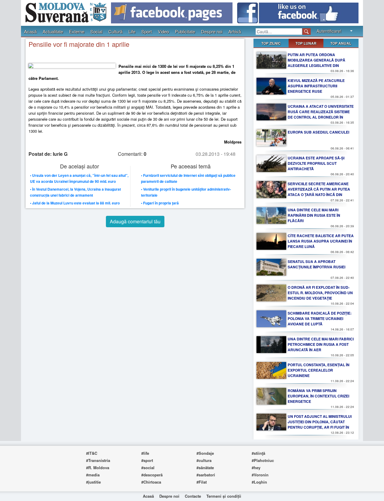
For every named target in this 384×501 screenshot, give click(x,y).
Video (163, 31)
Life (131, 31)
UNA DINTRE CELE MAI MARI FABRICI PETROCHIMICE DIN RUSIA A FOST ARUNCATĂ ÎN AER (321, 344)
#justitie (93, 482)
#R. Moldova (97, 467)
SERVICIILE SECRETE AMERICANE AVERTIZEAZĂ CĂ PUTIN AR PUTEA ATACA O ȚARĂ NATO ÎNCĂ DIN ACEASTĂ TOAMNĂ (319, 192)
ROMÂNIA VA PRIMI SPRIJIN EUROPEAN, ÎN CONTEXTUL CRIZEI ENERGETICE (318, 396)
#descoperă (152, 475)
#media (93, 475)
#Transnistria (98, 460)
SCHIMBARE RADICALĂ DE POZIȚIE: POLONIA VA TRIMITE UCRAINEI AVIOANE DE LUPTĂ (320, 318)
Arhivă (234, 31)
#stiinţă (258, 453)
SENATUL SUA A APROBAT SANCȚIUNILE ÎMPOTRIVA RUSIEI (316, 264)
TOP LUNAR (306, 43)
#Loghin (259, 482)
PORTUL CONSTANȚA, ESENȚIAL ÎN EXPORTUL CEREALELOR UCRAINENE (319, 370)
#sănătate (205, 467)
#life (145, 453)
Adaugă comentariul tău (135, 221)
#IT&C (91, 453)
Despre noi (211, 31)
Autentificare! (328, 31)
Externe (76, 31)
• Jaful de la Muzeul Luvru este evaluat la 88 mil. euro (75, 203)
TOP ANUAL (340, 43)
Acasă (30, 31)
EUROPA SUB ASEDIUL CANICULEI (318, 132)
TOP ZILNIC (271, 43)
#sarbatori (205, 475)
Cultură (115, 31)
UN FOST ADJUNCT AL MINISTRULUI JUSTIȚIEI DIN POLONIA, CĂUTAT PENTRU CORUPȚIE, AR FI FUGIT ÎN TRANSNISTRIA (320, 424)
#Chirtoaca (151, 482)
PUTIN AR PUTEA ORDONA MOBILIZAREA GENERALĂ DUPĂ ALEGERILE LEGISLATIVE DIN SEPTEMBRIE (316, 63)
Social (96, 31)
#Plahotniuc (263, 460)
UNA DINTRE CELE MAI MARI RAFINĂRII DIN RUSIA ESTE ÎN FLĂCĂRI (314, 215)
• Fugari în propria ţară (160, 203)
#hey (256, 467)
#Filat (201, 482)
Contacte (193, 496)
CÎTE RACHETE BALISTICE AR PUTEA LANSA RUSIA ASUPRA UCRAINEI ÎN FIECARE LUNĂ (321, 241)
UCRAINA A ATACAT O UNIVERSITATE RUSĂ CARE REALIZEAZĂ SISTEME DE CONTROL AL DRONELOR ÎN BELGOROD (321, 114)
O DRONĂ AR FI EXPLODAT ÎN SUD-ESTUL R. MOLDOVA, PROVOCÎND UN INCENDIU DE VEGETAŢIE (320, 293)
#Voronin (260, 475)
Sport (146, 31)
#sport (147, 460)
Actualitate (53, 31)
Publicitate (185, 31)
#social (147, 467)
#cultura (204, 460)
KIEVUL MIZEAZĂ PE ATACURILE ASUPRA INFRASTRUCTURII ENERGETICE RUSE (316, 86)
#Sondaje (205, 453)
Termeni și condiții (223, 496)
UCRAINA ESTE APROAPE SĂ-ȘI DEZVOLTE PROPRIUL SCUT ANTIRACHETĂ (316, 163)
